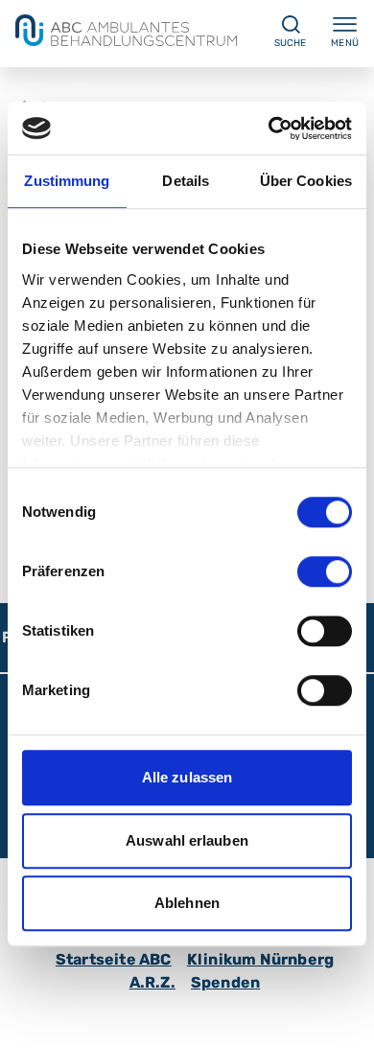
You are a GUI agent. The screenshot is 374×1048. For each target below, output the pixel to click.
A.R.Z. (152, 982)
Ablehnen (187, 903)
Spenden (225, 982)
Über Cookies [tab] (306, 181)
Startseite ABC (114, 959)
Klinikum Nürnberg (260, 959)
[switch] (324, 571)
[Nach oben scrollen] (341, 1015)
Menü (345, 43)
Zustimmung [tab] (66, 181)
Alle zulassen (187, 777)
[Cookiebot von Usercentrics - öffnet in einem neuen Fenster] (269, 128)
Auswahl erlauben (187, 840)
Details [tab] (185, 181)
